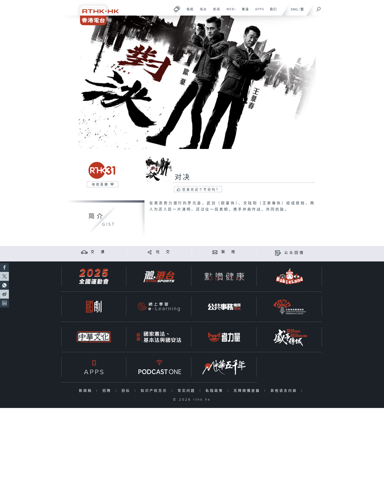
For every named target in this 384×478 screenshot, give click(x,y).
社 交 (163, 252)
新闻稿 (86, 391)
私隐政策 (215, 391)
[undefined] (177, 9)
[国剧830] (93, 306)
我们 (271, 12)
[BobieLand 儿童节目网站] (289, 276)
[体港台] (159, 276)
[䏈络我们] (215, 252)
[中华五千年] (224, 367)
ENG (294, 9)
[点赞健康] (224, 276)
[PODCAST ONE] (159, 367)
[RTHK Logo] (96, 12)
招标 (127, 391)
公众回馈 (294, 253)
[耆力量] (224, 336)
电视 (188, 12)
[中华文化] (93, 336)
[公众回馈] (278, 253)
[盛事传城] (289, 336)
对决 (183, 177)
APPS (258, 12)
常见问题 (187, 391)
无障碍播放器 (248, 391)
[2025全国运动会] (93, 276)
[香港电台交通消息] (84, 252)
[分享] (150, 252)
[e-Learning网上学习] (159, 306)
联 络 (228, 252)
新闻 (215, 12)
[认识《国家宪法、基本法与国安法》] (159, 336)
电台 (201, 12)
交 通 (98, 252)
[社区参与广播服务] (289, 306)
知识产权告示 (155, 391)
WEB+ (229, 12)
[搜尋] (318, 8)
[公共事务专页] (224, 306)
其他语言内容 (284, 391)
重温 (243, 12)
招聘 (107, 391)
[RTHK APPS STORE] (93, 367)
